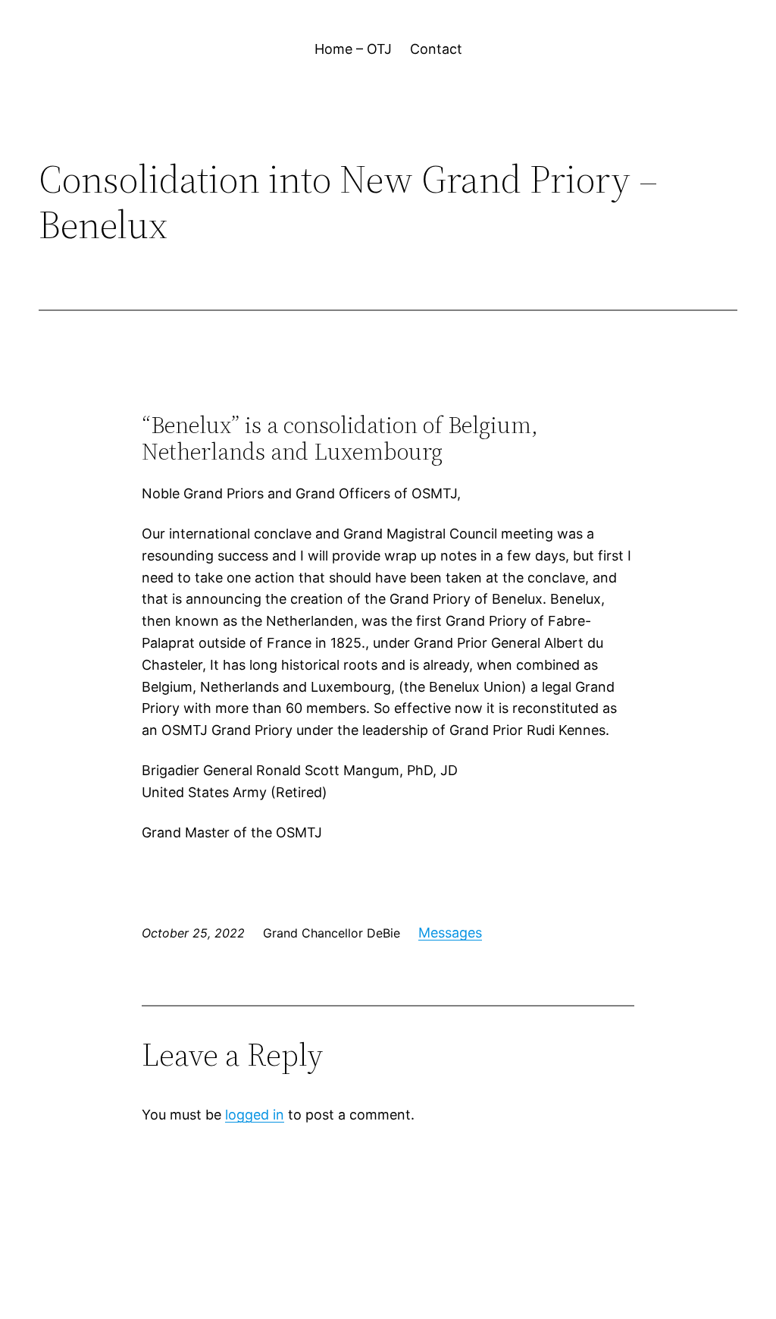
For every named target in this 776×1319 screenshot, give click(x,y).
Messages (450, 933)
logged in (254, 1115)
